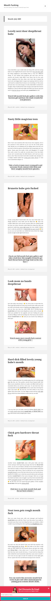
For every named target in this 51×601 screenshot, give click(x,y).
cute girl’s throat (12, 472)
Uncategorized (31, 107)
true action (36, 524)
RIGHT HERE (37, 409)
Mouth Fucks (24, 107)
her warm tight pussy (23, 227)
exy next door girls (38, 71)
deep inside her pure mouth (31, 229)
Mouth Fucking (11, 5)
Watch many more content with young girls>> (25, 339)
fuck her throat (16, 90)
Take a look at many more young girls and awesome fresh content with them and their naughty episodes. (25, 167)
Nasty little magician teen (23, 119)
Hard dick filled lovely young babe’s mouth (25, 361)
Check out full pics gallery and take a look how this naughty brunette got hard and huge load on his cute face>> (25, 259)
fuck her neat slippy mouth (32, 307)
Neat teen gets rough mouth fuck (24, 512)
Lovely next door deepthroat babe (24, 32)
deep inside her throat (18, 546)
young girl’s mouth (16, 479)
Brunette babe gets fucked (23, 188)
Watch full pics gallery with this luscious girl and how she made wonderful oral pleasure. (25, 98)
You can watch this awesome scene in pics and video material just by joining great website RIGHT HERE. (25, 580)
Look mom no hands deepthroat (19, 282)
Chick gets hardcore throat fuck (23, 434)
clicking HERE (25, 483)
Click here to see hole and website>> (25, 490)
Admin (18, 107)
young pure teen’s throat (31, 157)
